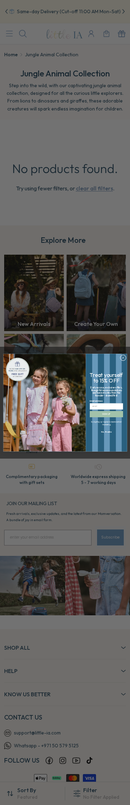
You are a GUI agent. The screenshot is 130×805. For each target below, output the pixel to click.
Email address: (96, 401)
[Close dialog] (123, 357)
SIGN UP (106, 414)
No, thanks (106, 431)
